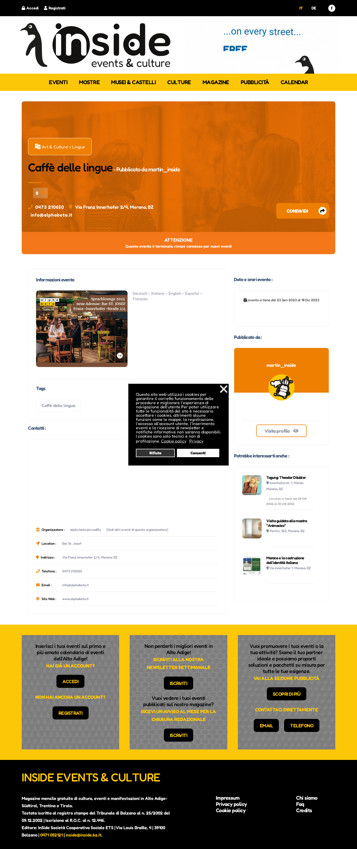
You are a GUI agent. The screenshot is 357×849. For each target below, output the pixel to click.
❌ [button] (224, 388)
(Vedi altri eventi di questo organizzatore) (137, 529)
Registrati (57, 7)
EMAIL (266, 725)
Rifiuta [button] (155, 453)
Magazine (216, 82)
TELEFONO (301, 725)
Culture (179, 82)
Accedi (32, 7)
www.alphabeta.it (75, 599)
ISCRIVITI (178, 683)
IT (301, 7)
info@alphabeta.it (51, 215)
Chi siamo (307, 798)
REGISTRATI (71, 713)
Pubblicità (255, 82)
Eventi (58, 82)
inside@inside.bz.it (83, 835)
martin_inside (164, 169)
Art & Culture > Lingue (60, 146)
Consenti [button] (198, 453)
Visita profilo (277, 431)
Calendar (294, 82)
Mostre (89, 82)
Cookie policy (231, 810)
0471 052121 (51, 835)
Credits (304, 810)
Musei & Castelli (133, 82)
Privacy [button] (196, 441)
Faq (300, 804)
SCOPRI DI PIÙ (287, 694)
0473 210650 (49, 207)
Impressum (228, 798)
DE (314, 7)
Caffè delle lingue (58, 405)
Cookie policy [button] (173, 441)
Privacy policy (231, 804)
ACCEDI (70, 681)
